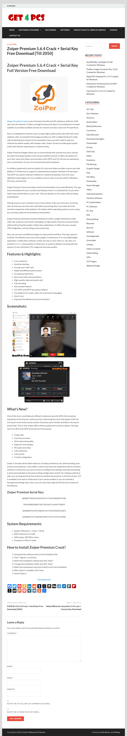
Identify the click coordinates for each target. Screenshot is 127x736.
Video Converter (93, 249)
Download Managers (95, 139)
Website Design (93, 265)
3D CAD (90, 109)
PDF (88, 215)
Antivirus (65, 30)
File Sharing (91, 164)
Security (89, 227)
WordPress (105, 732)
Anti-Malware (92, 113)
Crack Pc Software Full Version (33, 732)
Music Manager (93, 185)
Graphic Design (93, 168)
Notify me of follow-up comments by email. (29, 704)
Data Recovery (92, 134)
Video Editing (92, 253)
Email (10, 678)
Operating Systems (94, 194)
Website (11, 689)
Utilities (89, 244)
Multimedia (50, 30)
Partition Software (94, 198)
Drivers (89, 147)
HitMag (117, 732)
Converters (91, 130)
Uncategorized (92, 236)
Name (10, 666)
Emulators (90, 160)
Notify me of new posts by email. (23, 712)
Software (90, 232)
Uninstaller (91, 240)
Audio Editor (91, 122)
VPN (88, 257)
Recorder (90, 223)
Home (11, 30)
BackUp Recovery (93, 126)
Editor (89, 156)
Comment (12, 633)
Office (89, 189)
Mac (88, 172)
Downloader (91, 143)
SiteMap (113, 30)
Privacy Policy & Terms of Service (90, 30)
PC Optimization (93, 202)
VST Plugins (91, 261)
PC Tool (89, 210)
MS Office (90, 177)
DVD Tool (90, 151)
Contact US (14, 36)
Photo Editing (92, 219)
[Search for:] (102, 46)
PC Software (12, 44)
